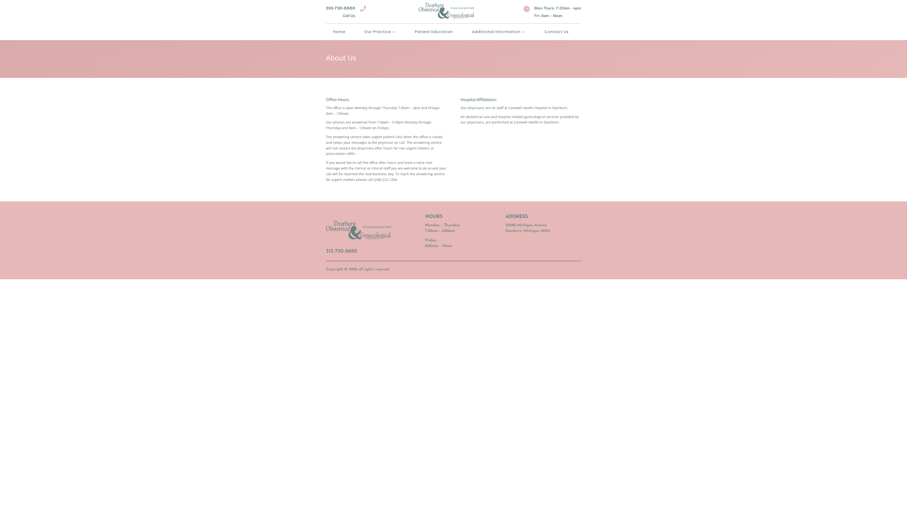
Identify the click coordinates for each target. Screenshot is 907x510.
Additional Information (496, 32)
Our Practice (377, 32)
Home (339, 32)
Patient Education (434, 32)
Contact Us (556, 32)
